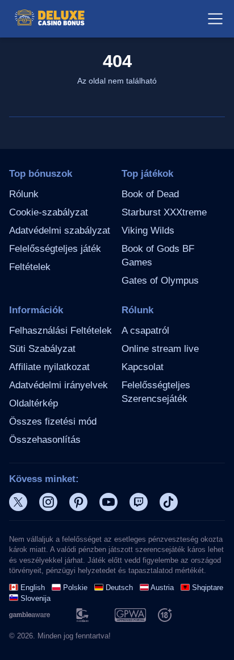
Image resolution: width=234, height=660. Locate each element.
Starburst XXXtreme (164, 212)
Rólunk (24, 194)
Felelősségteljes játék (55, 248)
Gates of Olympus (160, 280)
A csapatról (145, 330)
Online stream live (160, 348)
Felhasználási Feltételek (60, 330)
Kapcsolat (143, 367)
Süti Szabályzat (42, 348)
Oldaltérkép (33, 403)
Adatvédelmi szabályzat (59, 230)
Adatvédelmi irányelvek (58, 385)
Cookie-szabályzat (48, 212)
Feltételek (30, 266)
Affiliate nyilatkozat (49, 367)
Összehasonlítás (45, 439)
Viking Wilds (148, 230)
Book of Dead (150, 194)
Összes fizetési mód (53, 421)
